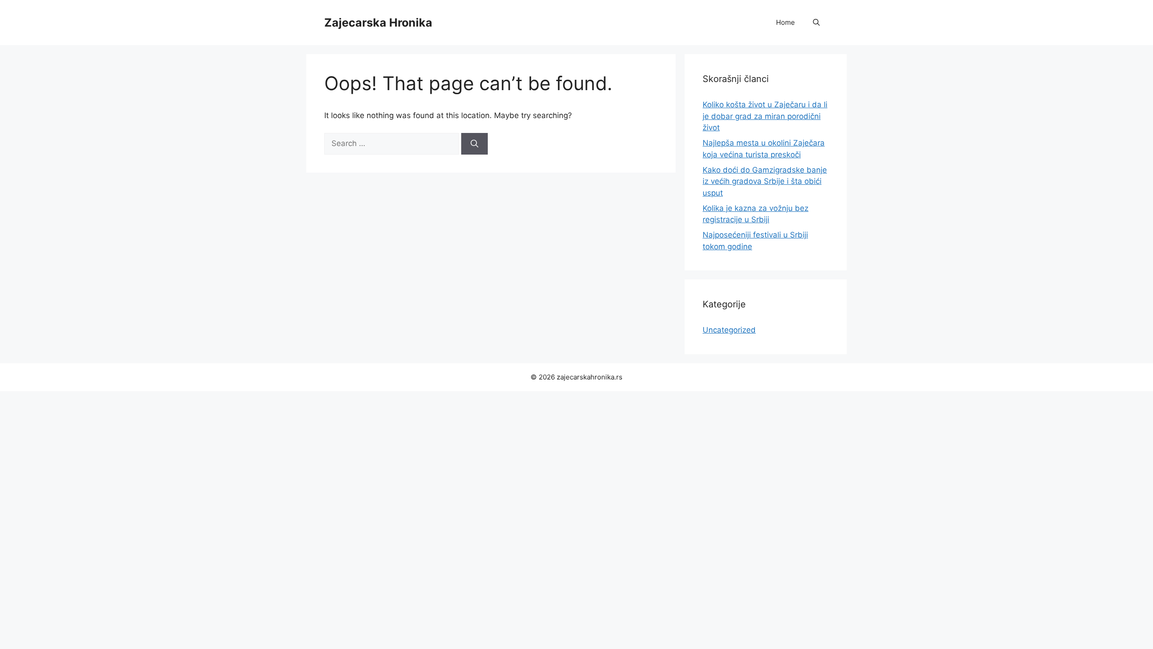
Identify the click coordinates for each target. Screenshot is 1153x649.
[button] (816, 22)
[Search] (474, 144)
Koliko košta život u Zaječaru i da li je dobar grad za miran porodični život (765, 116)
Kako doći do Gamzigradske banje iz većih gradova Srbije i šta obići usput (765, 181)
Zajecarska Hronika (378, 22)
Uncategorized (729, 329)
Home (785, 22)
